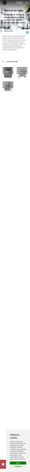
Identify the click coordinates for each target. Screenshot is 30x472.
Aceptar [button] (18, 463)
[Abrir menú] (27, 2)
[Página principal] (5, 3)
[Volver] (24, 3)
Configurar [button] (18, 466)
